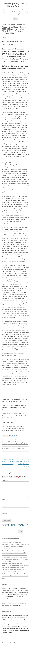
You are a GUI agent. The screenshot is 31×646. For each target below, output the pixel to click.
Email (4, 506)
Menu (15, 18)
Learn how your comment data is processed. (15, 524)
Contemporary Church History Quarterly (15, 4)
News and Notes (19, 440)
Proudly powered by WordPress (9, 643)
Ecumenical (9, 446)
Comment (5, 480)
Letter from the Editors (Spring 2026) (11, 542)
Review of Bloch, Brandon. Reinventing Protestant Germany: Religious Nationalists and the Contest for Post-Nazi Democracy (15, 559)
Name (4, 499)
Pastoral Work (15, 446)
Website (4, 513)
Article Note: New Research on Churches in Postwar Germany (8, 461)
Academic (4, 444)
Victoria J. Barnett (24, 446)
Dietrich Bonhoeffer (12, 444)
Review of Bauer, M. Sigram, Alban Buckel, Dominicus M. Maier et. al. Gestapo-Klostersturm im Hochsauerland (15, 546)
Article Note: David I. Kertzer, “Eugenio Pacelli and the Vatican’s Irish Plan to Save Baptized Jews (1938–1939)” (15, 576)
